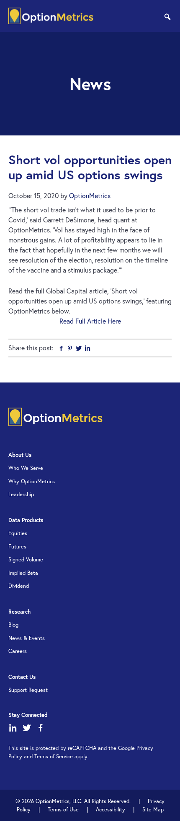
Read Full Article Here (90, 320)
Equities (17, 533)
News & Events (26, 638)
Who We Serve (25, 468)
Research (19, 611)
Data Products (25, 520)
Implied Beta (23, 572)
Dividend (18, 585)
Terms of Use (63, 809)
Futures (17, 546)
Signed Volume (25, 559)
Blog (13, 624)
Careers (17, 651)
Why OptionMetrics (31, 481)
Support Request (28, 690)
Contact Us (22, 677)
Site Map (153, 809)
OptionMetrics (50, 16)
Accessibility (110, 809)
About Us (19, 455)
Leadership (21, 494)
